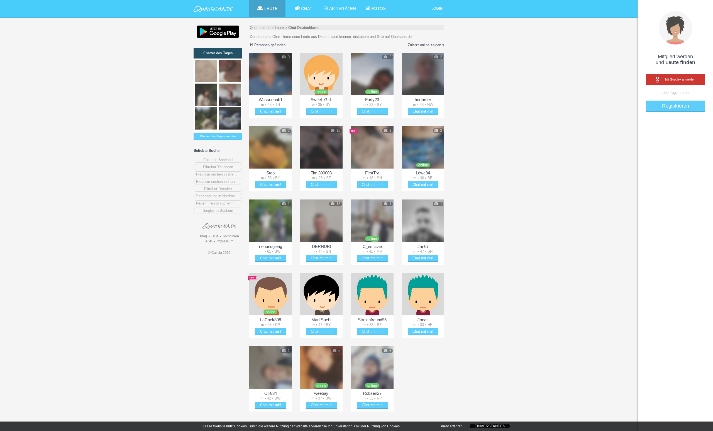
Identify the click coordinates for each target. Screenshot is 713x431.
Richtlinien (231, 236)
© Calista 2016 (219, 253)
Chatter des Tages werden (218, 136)
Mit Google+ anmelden (680, 79)
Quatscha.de (260, 28)
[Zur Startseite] (214, 12)
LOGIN (437, 8)
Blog (203, 236)
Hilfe (214, 236)
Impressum (225, 241)
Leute (279, 28)
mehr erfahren (452, 426)
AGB (208, 241)
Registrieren (675, 106)
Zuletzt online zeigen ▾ (426, 45)
